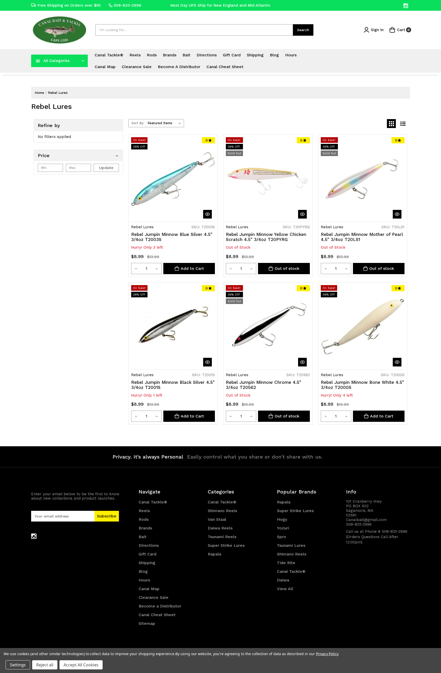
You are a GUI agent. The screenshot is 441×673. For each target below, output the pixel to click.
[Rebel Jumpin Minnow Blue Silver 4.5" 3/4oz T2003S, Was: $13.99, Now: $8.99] (173, 179)
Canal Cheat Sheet (224, 66)
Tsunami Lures (291, 545)
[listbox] (165, 123)
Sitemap (147, 623)
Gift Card (232, 55)
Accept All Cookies (81, 665)
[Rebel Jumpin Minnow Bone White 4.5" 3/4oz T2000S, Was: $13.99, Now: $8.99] (363, 327)
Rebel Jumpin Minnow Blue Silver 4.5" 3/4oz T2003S (171, 237)
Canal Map (105, 66)
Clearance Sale (137, 66)
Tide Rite (286, 562)
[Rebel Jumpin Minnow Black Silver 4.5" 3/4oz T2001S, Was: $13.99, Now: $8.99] (173, 327)
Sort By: (137, 123)
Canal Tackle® (109, 55)
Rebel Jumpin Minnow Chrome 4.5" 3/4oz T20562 (263, 385)
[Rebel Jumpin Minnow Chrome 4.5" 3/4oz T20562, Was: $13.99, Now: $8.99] (268, 327)
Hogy (282, 519)
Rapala (214, 554)
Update (106, 167)
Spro (281, 536)
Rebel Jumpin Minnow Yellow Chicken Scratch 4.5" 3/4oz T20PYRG (266, 237)
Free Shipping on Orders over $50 (69, 5)
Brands (169, 55)
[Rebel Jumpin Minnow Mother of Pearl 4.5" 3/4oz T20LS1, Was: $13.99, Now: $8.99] (363, 179)
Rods (152, 55)
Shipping (255, 55)
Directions (207, 55)
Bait (186, 55)
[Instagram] (406, 5)
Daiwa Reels (220, 528)
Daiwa (283, 580)
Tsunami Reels (222, 536)
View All (285, 588)
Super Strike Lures (226, 545)
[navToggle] (38, 61)
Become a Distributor (179, 66)
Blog (274, 55)
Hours (291, 55)
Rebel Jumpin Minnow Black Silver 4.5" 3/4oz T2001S (173, 385)
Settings (18, 665)
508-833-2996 (127, 5)
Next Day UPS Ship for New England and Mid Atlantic (220, 5)
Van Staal (217, 519)
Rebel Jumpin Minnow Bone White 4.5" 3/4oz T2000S (362, 385)
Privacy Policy (327, 653)
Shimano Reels (222, 510)
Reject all (44, 665)
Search (303, 30)
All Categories (56, 60)
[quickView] (207, 214)
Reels (135, 55)
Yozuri (283, 528)
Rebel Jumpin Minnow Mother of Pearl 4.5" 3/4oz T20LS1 (362, 237)
